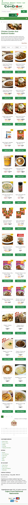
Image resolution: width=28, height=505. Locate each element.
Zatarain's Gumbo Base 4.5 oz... (20, 247)
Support (3, 444)
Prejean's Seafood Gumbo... (7, 326)
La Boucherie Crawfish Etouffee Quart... (20, 169)
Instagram (10, 4)
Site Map (4, 446)
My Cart (16, 15)
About (3, 460)
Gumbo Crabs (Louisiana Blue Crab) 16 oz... (7, 117)
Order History (5, 465)
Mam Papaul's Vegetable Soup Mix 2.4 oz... (7, 143)
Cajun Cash (4, 455)
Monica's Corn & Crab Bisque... (20, 404)
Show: (17, 47)
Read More (24, 43)
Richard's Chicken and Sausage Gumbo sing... (20, 300)
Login (23, 2)
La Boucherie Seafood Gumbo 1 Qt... (7, 169)
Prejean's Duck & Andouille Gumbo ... (20, 326)
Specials (4, 457)
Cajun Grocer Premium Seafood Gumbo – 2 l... (7, 65)
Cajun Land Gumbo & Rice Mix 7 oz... (20, 143)
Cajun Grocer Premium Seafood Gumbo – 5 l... (7, 91)
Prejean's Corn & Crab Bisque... (7, 352)
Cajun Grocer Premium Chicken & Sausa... (20, 65)
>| (11, 416)
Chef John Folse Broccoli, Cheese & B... (7, 195)
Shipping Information (6, 447)
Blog (3, 458)
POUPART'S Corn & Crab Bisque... (20, 378)
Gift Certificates (5, 2)
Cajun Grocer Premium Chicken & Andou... (20, 91)
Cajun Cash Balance (6, 468)
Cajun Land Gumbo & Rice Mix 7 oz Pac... (7, 221)
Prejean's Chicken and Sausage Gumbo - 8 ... (20, 352)
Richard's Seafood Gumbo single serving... (7, 300)
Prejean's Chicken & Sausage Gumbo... (7, 378)
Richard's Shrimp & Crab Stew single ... (20, 273)
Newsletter (4, 470)
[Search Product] (24, 11)
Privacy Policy (5, 443)
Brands (3, 452)
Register (4, 4)
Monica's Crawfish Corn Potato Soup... (7, 404)
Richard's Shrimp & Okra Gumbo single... (7, 273)
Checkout (19, 2)
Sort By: (3, 47)
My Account (4, 466)
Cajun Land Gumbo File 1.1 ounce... (20, 195)
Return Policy (5, 441)
